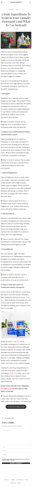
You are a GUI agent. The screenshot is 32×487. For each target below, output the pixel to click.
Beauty (19, 483)
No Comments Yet (9, 418)
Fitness (13, 479)
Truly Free (16, 341)
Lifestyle (11, 9)
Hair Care (13, 483)
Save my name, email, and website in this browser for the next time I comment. (15, 460)
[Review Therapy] (16, 2)
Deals (26, 479)
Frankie (17, 28)
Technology (20, 479)
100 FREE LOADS (7, 389)
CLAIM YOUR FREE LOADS (16, 407)
